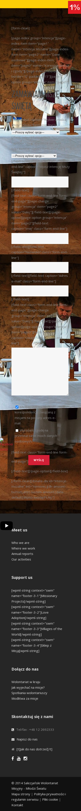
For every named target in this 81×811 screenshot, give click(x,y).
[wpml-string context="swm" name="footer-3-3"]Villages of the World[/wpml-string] (36, 628)
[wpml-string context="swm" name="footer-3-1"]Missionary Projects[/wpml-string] (34, 595)
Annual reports (22, 553)
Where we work (23, 548)
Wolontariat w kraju (25, 682)
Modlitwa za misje (24, 698)
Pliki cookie (50, 799)
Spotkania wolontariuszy (29, 693)
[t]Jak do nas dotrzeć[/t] (34, 749)
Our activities (21, 559)
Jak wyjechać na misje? (28, 687)
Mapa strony (20, 794)
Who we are (20, 542)
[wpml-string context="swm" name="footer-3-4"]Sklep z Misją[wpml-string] (32, 645)
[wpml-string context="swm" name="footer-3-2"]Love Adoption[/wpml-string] (32, 612)
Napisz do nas (27, 739)
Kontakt (17, 805)
